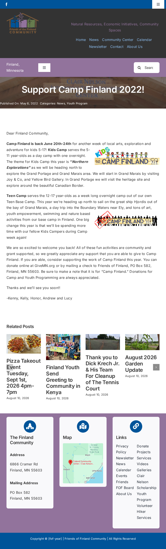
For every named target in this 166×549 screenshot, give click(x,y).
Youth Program (77, 103)
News (61, 103)
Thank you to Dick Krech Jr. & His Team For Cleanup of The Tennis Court (103, 373)
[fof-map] (83, 445)
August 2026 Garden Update (141, 363)
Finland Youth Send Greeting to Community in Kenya (63, 379)
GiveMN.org (45, 265)
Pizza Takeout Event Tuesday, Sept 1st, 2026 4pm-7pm (23, 376)
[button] (9, 367)
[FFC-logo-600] (22, 14)
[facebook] (6, 4)
